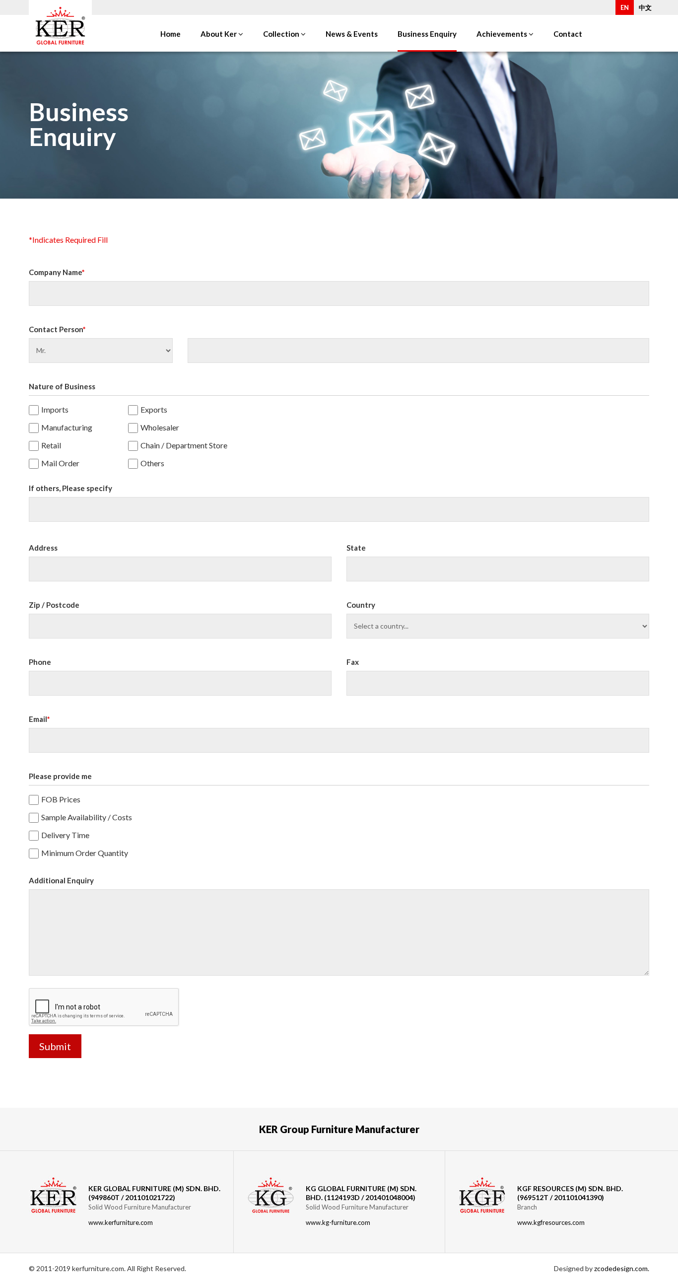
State (356, 548)
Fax (352, 662)
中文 (645, 7)
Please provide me (60, 777)
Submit (55, 1046)
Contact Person (57, 329)
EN (624, 7)
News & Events (352, 33)
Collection (282, 33)
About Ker (219, 33)
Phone (40, 662)
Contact (567, 33)
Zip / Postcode (54, 605)
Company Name (57, 272)
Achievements (502, 33)
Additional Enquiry (61, 880)
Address (43, 548)
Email (39, 719)
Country (360, 605)
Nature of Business (62, 387)
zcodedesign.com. (621, 1268)
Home (170, 33)
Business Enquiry (427, 33)
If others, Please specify (70, 488)
